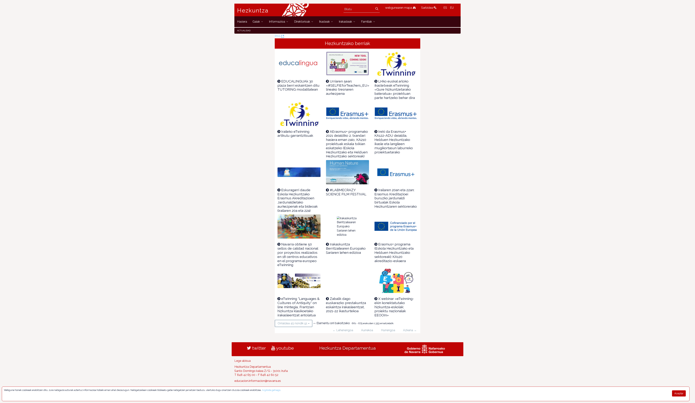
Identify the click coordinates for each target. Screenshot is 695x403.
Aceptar (678, 393)
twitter (258, 348)
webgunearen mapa (399, 7)
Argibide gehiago (271, 390)
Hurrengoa (388, 330)
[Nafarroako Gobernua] (425, 348)
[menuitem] (242, 21)
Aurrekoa (367, 330)
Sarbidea (427, 7)
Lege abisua (242, 360)
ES (445, 7)
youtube (284, 348)
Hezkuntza (253, 10)
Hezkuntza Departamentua (347, 348)
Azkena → (410, 330)
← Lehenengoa (343, 330)
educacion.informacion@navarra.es (257, 381)
